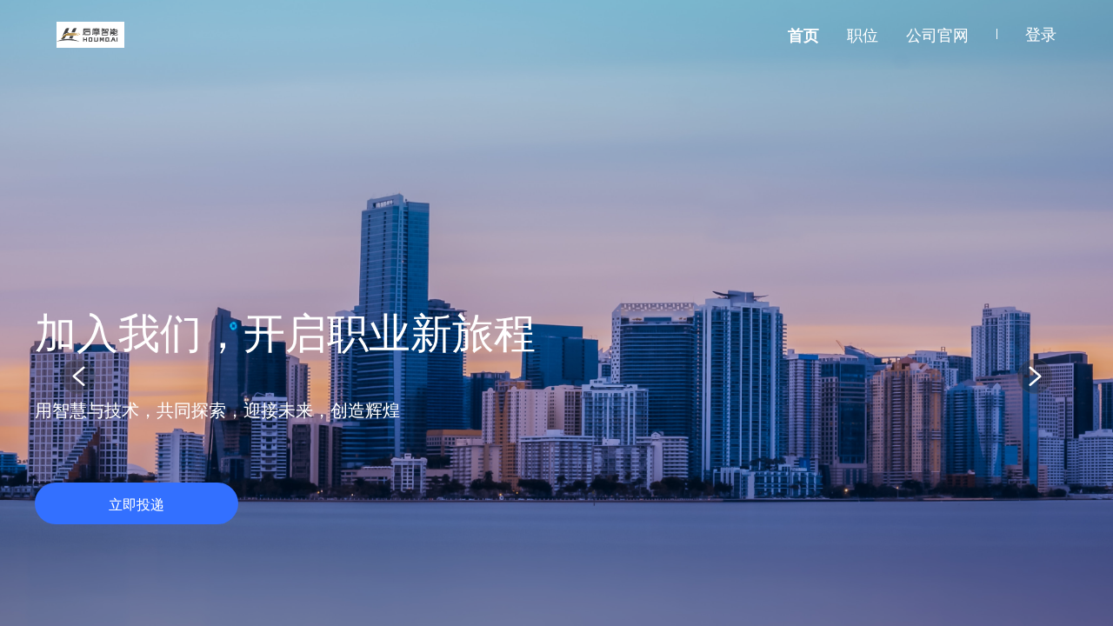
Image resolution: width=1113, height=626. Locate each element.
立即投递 (136, 504)
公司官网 (937, 35)
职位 (862, 35)
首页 (803, 35)
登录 (1040, 34)
